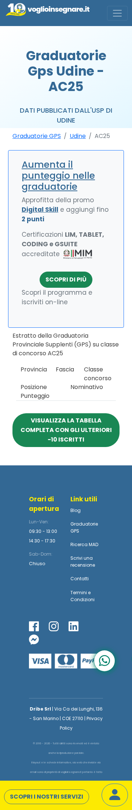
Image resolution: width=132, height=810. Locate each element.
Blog (75, 510)
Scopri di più (66, 279)
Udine (78, 136)
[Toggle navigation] (117, 13)
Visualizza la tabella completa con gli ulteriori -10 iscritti (66, 430)
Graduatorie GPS (36, 136)
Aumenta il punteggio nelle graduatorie (58, 175)
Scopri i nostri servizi (46, 796)
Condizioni (82, 599)
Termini (78, 592)
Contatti (79, 578)
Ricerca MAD (84, 544)
